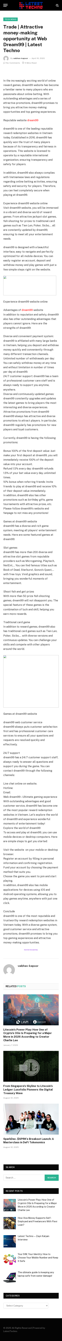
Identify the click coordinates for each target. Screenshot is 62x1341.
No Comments (13, 63)
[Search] (57, 5)
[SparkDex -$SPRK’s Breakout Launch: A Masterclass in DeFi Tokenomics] (31, 1119)
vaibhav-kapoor (20, 58)
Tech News (10, 19)
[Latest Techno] (31, 5)
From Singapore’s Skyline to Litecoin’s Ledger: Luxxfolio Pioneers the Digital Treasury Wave (28, 1089)
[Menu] (5, 5)
